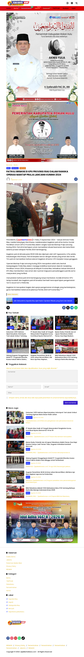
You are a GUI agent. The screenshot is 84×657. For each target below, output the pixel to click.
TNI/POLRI (22, 168)
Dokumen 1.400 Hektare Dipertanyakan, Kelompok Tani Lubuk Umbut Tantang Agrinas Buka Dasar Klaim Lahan (16, 334)
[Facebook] (64, 307)
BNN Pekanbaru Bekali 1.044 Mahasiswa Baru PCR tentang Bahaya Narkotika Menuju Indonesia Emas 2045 (66, 357)
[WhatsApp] (76, 307)
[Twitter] (68, 307)
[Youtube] (15, 638)
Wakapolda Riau (14, 605)
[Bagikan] (76, 179)
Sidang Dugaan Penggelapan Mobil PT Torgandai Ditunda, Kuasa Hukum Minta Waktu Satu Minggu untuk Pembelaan (17, 357)
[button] (67, 3)
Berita (8, 168)
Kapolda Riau (13, 599)
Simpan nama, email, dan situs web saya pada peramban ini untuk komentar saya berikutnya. (42, 398)
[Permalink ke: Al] (8, 179)
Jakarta (9, 560)
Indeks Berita (10, 557)
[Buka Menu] (72, 3)
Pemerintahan (11, 587)
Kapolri (11, 602)
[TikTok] (23, 638)
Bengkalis (11, 327)
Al (11, 178)
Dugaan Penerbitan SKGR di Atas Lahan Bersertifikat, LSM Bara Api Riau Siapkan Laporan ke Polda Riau (41, 357)
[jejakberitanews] (18, 3)
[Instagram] (11, 638)
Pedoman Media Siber (14, 563)
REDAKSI (9, 569)
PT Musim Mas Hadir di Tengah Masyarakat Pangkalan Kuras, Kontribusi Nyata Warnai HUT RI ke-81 (42, 334)
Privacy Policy (11, 566)
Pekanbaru (15, 168)
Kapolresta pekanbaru (16, 612)
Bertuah (11, 609)
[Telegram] (72, 307)
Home (8, 591)
